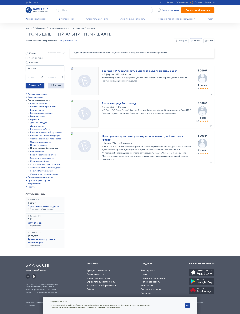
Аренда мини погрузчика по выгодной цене (42, 241)
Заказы (170, 2)
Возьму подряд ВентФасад (119, 103)
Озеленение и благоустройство (45, 138)
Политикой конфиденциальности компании (68, 307)
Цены (144, 274)
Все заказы (147, 285)
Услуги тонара (35, 223)
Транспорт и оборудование (102, 285)
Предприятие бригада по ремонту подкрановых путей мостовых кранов (142, 138)
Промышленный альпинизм (44, 148)
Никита (202, 118)
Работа (211, 18)
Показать (35, 85)
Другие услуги (37, 126)
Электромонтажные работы (44, 174)
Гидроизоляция (37, 116)
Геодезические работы (41, 113)
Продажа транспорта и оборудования (176, 18)
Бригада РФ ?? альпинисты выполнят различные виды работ (140, 71)
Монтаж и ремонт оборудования (46, 132)
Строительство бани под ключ (45, 164)
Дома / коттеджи (38, 122)
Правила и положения (153, 278)
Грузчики (34, 119)
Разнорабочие (37, 151)
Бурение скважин (38, 103)
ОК (187, 305)
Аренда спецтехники (36, 18)
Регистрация (148, 270)
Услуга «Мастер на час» (41, 170)
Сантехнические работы (42, 158)
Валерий (202, 85)
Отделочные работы (40, 142)
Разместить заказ (170, 10)
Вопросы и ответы (151, 289)
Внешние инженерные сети (43, 106)
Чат (162, 2)
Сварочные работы (39, 161)
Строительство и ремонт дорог (45, 167)
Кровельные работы (40, 129)
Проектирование (38, 145)
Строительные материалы (132, 18)
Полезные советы (150, 282)
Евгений (202, 150)
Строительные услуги (97, 18)
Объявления (182, 2)
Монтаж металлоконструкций (45, 135)
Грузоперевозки (66, 18)
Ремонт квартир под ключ (43, 154)
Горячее (198, 2)
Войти (208, 2)
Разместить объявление (197, 10)
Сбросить (56, 85)
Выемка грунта (37, 110)
